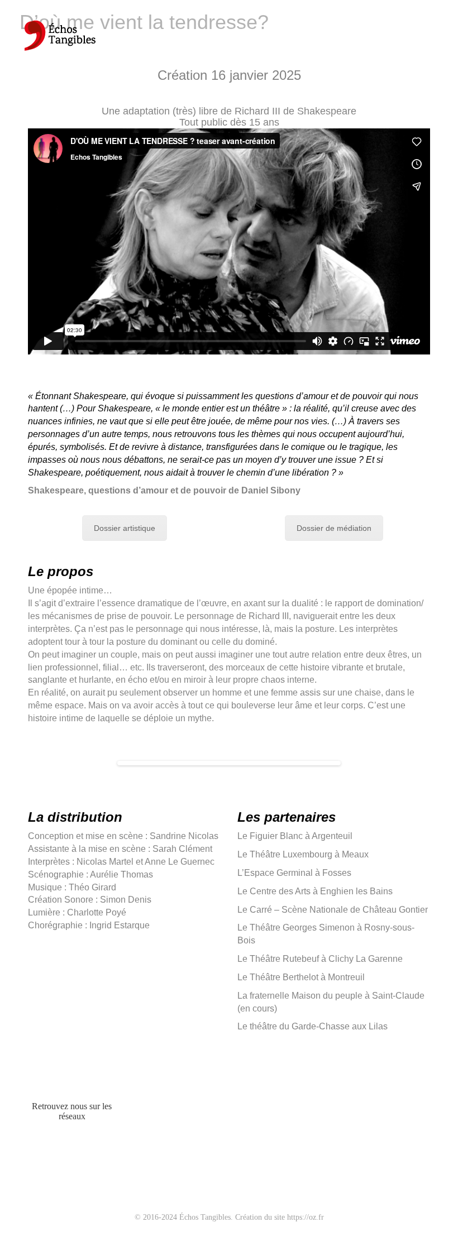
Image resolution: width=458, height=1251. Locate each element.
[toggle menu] (435, 33)
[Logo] (59, 39)
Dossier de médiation (334, 528)
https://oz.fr (305, 1217)
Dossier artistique (124, 528)
